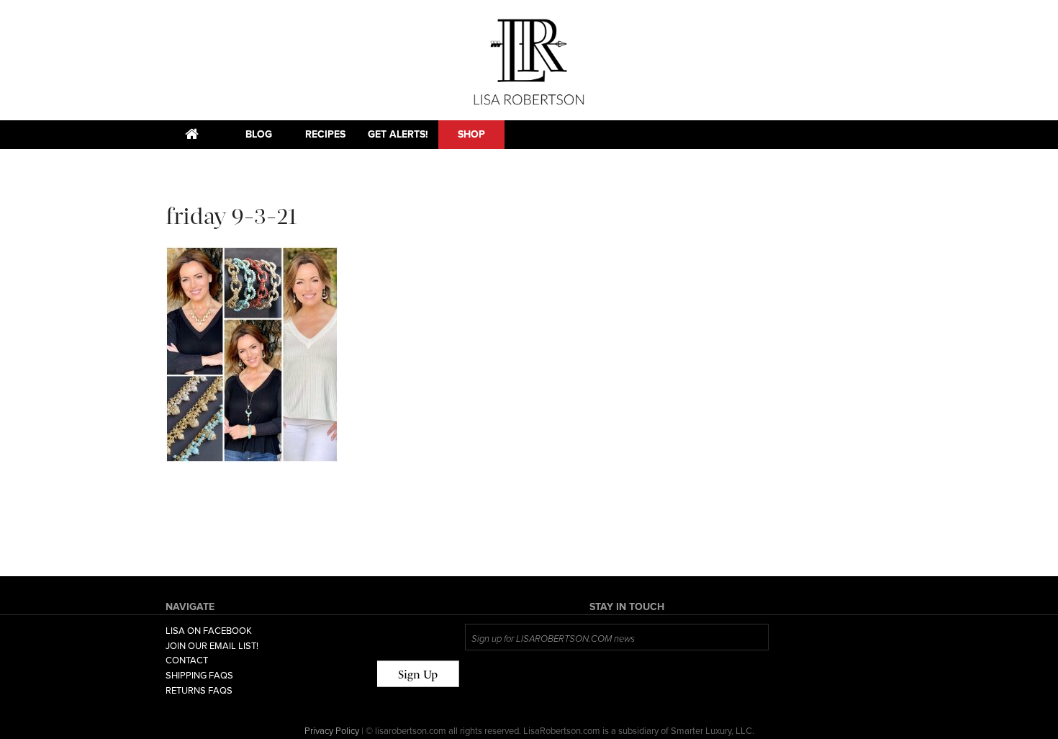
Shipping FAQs (199, 675)
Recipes (325, 134)
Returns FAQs (199, 691)
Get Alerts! (398, 134)
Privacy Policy (331, 731)
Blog (258, 134)
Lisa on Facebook (209, 631)
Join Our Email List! (212, 646)
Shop (471, 134)
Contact (187, 660)
